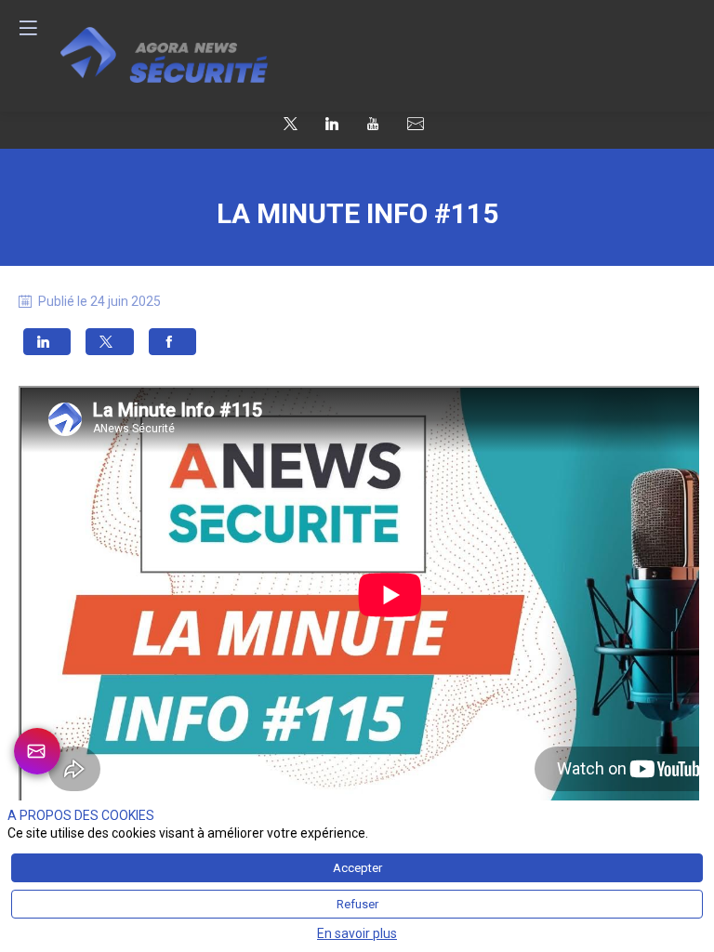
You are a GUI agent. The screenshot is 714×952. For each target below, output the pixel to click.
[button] (47, 340)
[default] (415, 124)
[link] (37, 751)
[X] (291, 122)
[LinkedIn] (331, 122)
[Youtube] (372, 122)
